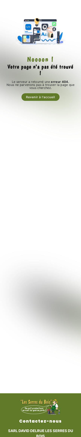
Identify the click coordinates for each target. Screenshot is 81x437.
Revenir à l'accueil (40, 97)
